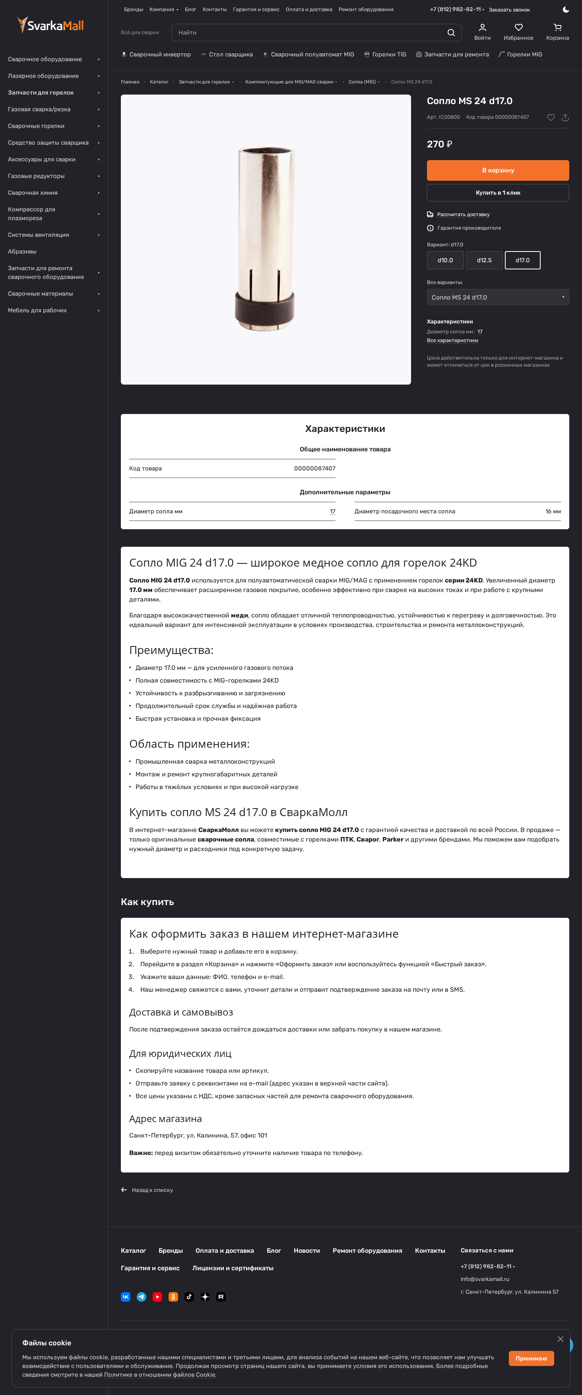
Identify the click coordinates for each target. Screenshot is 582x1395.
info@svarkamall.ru (485, 1279)
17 (480, 332)
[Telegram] (141, 1297)
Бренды (171, 1250)
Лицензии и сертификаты (233, 1268)
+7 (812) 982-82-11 (455, 9)
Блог (274, 1250)
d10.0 (445, 260)
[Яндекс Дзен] (205, 1297)
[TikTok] (189, 1297)
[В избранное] (551, 118)
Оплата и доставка (225, 1250)
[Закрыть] (560, 1339)
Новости (307, 1250)
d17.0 (523, 260)
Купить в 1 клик (498, 192)
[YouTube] (157, 1297)
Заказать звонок (509, 10)
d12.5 (484, 260)
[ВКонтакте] (125, 1297)
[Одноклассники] (173, 1297)
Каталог (133, 1250)
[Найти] (451, 32)
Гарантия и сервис (150, 1268)
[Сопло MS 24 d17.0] (266, 240)
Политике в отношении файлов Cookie (159, 1374)
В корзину (498, 170)
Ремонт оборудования (367, 1250)
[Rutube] (221, 1297)
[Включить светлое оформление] (566, 9)
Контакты (430, 1250)
